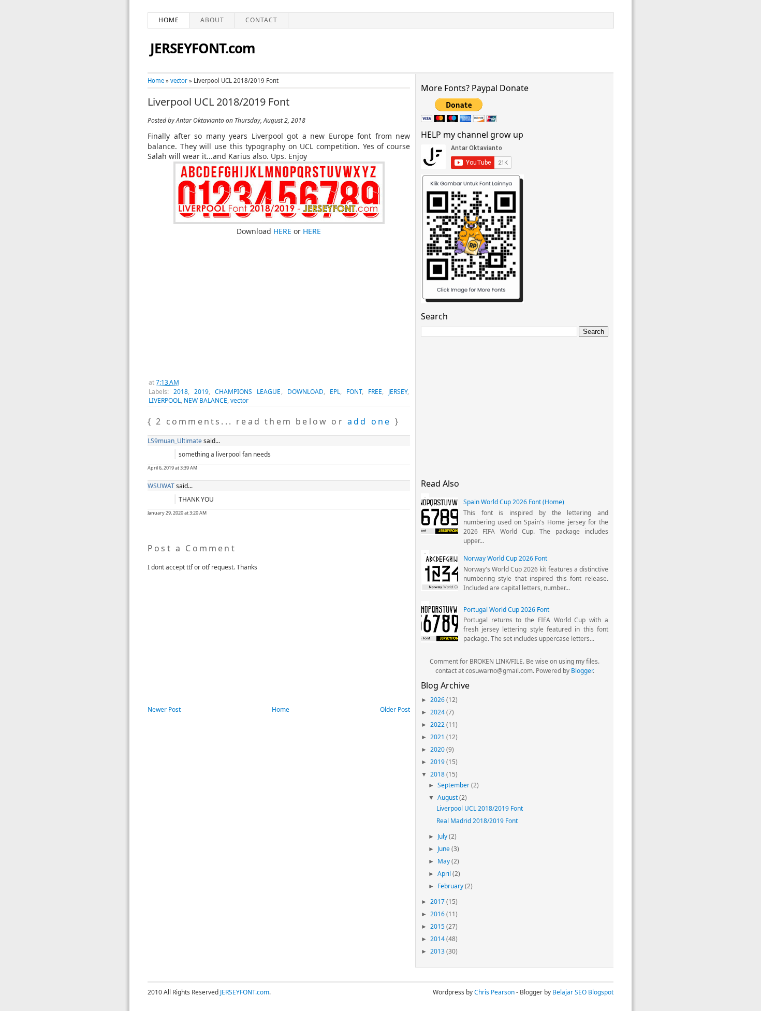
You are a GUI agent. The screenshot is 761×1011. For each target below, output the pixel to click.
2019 (201, 391)
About (212, 20)
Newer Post (164, 709)
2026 (438, 699)
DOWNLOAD (305, 391)
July (443, 836)
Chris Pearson (494, 992)
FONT (354, 391)
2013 (438, 951)
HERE (281, 231)
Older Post (395, 709)
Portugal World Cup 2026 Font (506, 609)
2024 (438, 712)
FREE (375, 391)
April (444, 873)
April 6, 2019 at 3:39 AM (172, 467)
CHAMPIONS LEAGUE (248, 391)
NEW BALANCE (205, 400)
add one (369, 421)
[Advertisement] (225, 301)
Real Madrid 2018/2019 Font (477, 820)
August (448, 797)
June (444, 848)
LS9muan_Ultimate (175, 440)
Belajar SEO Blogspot (582, 992)
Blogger (582, 670)
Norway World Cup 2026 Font (505, 558)
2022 (438, 724)
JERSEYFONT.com (202, 48)
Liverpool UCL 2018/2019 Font (218, 102)
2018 (180, 391)
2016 (438, 914)
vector (178, 80)
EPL (335, 391)
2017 (438, 901)
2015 (438, 926)
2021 (438, 736)
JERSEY (397, 391)
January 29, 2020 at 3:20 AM (177, 512)
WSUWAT (161, 485)
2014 (438, 938)
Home (168, 20)
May (444, 861)
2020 (438, 749)
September (454, 785)
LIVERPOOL (165, 400)
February (451, 886)
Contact (261, 20)
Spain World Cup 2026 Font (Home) (513, 501)
